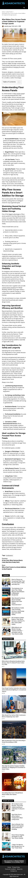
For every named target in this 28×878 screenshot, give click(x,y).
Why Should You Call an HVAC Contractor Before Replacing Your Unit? (14, 704)
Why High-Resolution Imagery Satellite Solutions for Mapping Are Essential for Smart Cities (14, 755)
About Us (19, 869)
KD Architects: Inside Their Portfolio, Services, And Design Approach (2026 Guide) (6, 611)
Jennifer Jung (7, 26)
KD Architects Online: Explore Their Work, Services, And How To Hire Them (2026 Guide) (6, 621)
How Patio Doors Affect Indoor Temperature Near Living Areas (6, 817)
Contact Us (13, 871)
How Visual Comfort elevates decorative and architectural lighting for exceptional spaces (14, 677)
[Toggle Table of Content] (18, 82)
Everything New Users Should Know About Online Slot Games (14, 782)
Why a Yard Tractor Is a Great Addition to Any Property (14, 567)
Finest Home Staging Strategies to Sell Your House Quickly (6, 836)
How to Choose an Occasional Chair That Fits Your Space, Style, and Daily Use (6, 582)
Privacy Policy (16, 867)
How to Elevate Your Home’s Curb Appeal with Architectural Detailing (6, 827)
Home (9, 867)
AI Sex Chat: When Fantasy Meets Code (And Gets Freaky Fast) (12, 560)
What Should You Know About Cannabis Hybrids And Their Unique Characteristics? (6, 601)
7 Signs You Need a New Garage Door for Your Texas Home (6, 846)
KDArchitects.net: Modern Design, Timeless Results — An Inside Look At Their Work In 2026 (6, 631)
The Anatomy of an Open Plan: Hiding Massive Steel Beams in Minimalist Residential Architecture (6, 592)
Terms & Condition (10, 869)
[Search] (24, 7)
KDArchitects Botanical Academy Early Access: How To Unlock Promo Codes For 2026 (14, 650)
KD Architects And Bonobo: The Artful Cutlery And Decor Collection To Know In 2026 (6, 807)
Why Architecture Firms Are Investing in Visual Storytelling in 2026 (14, 730)
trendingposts (9, 555)
